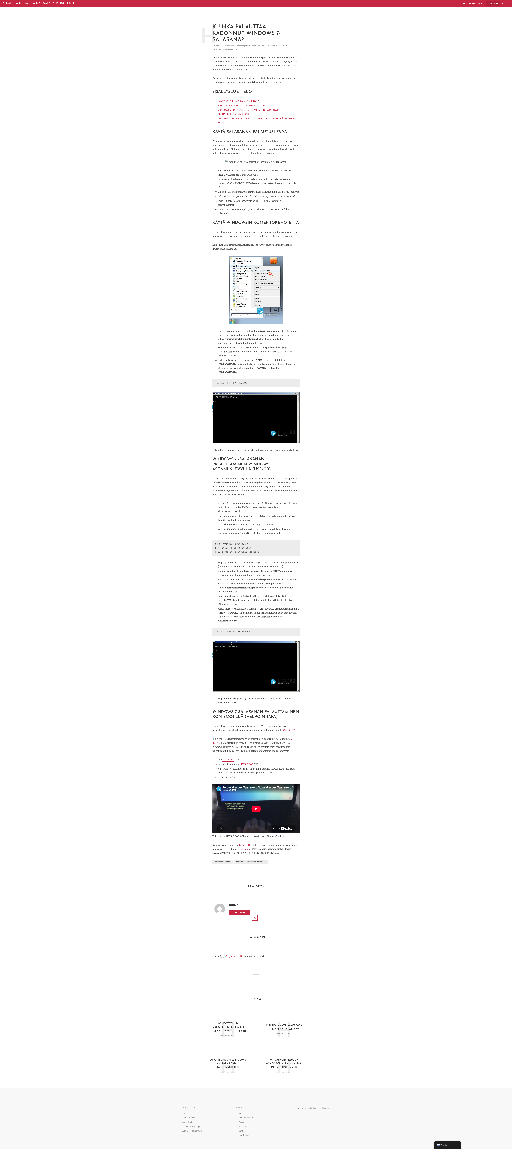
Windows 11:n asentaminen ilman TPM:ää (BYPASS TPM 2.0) (228, 1027)
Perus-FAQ (244, 1126)
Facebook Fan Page (191, 1126)
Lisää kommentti (230, 50)
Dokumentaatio (246, 1118)
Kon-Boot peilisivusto (192, 1131)
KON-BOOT (289, 730)
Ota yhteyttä (187, 1122)
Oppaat (242, 1122)
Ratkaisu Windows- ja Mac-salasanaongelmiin (38, 3)
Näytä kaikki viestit (240, 913)
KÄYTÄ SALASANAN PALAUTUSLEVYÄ (238, 101)
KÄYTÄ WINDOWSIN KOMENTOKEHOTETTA (242, 105)
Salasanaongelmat (242, 46)
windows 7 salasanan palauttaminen (250, 862)
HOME (463, 3)
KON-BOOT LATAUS (476, 3)
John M (218, 46)
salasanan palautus (222, 862)
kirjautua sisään (234, 956)
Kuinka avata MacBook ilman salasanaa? (284, 1027)
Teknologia (493, 3)
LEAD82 (300, 1108)
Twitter (242, 1131)
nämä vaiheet (244, 849)
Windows (265, 46)
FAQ (241, 1113)
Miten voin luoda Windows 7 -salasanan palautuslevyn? (284, 1064)
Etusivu (185, 1113)
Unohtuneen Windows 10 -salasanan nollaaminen (228, 1064)
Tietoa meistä (188, 1118)
